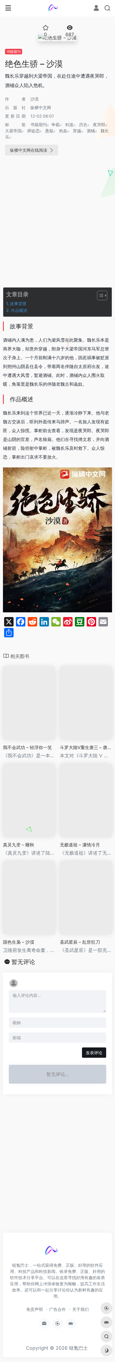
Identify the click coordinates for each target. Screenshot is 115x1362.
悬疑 (49, 130)
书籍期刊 (13, 51)
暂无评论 (23, 961)
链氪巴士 (78, 1348)
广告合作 (57, 1309)
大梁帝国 (13, 130)
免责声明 (34, 1309)
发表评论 (94, 1052)
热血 (63, 130)
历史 (83, 124)
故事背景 (18, 303)
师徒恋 (33, 130)
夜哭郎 (99, 124)
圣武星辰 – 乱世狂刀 (80, 942)
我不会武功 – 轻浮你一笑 (27, 747)
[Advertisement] (57, 223)
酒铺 (91, 130)
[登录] (96, 8)
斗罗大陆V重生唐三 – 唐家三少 (86, 747)
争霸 (55, 124)
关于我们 (80, 1309)
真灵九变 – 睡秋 (18, 845)
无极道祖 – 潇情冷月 (80, 845)
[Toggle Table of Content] (99, 295)
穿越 (77, 130)
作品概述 (19, 310)
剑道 (69, 124)
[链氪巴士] (58, 8)
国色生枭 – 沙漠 (18, 942)
